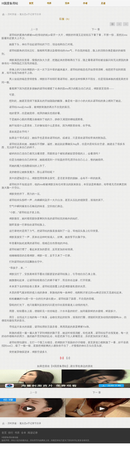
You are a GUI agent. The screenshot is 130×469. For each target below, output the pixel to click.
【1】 (62, 358)
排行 (10, 432)
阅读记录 (33, 432)
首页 (31, 3)
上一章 (34, 29)
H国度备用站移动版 (10, 437)
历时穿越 (12, 14)
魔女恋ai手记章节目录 (30, 14)
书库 (49, 3)
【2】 (68, 358)
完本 (67, 3)
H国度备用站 (10, 3)
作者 (85, 3)
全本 (23, 432)
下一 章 (96, 29)
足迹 (103, 3)
